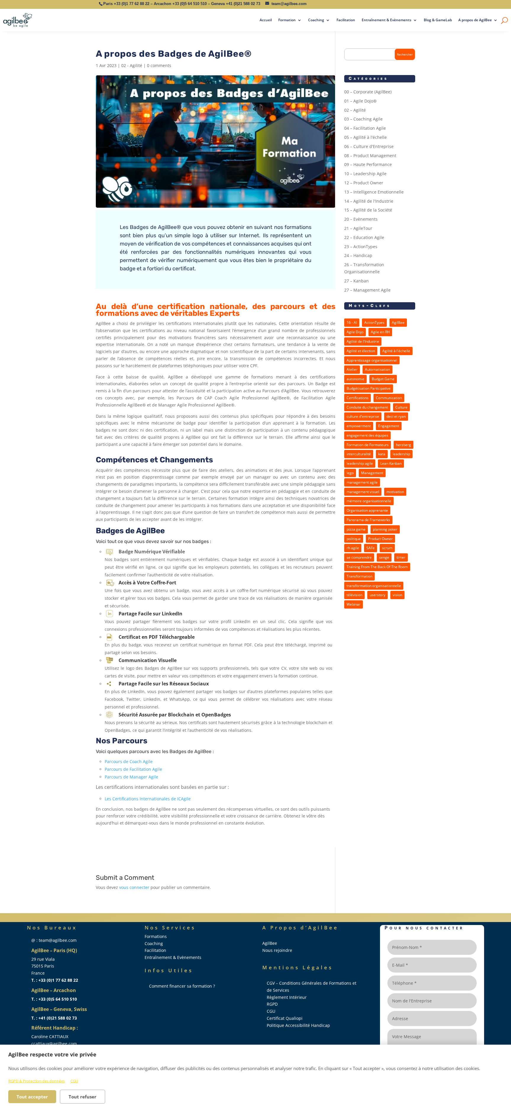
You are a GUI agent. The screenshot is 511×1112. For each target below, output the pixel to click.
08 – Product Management (370, 155)
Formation (287, 19)
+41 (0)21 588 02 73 (243, 3)
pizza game (356, 529)
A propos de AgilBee (475, 19)
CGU (74, 1081)
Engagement (388, 425)
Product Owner (380, 538)
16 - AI (352, 322)
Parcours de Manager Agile (131, 777)
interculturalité (359, 453)
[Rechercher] (504, 20)
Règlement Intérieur (287, 997)
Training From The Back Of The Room (377, 566)
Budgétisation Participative (369, 388)
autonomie (355, 378)
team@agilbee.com (289, 3)
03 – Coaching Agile (363, 119)
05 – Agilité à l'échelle (365, 137)
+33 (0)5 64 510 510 (189, 3)
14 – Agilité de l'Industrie (368, 201)
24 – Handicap (358, 255)
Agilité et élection (361, 350)
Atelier (352, 369)
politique (354, 538)
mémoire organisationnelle (369, 500)
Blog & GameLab (438, 19)
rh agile (353, 547)
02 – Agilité (355, 110)
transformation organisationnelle (374, 585)
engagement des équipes (367, 435)
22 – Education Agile (364, 237)
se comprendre (359, 557)
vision (397, 594)
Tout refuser (82, 1097)
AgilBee (398, 322)
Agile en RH (380, 331)
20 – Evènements (361, 219)
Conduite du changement (367, 407)
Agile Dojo (355, 331)
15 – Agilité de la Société (368, 210)
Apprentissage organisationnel (372, 360)
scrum (387, 547)
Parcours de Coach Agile (129, 761)
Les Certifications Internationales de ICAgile (148, 799)
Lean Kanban (391, 463)
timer (401, 557)
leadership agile (360, 463)
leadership (401, 453)
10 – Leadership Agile (365, 173)
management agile (362, 482)
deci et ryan (396, 416)
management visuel (363, 491)
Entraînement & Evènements (386, 19)
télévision (354, 594)
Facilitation (346, 19)
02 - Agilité (131, 65)
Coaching (316, 19)
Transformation (359, 576)
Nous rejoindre (277, 950)
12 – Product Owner (363, 183)
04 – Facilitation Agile (365, 128)
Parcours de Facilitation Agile (133, 769)
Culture (401, 407)
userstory (377, 594)
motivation (395, 491)
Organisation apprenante (367, 510)
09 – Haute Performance (368, 164)
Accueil (266, 19)
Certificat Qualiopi (285, 1018)
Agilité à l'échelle (396, 350)
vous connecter (134, 887)
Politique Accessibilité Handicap (298, 1025)
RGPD (272, 1004)
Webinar (353, 604)
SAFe (370, 547)
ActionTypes (374, 322)
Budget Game (383, 378)
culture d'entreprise (363, 416)
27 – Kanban (356, 281)
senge (384, 557)
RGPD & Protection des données (36, 1081)
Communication (389, 397)
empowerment (359, 425)
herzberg (403, 444)
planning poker (385, 529)
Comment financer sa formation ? (182, 986)
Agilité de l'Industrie (363, 341)
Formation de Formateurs (368, 444)
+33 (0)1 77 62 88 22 (131, 3)
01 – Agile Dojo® (360, 101)
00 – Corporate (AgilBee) (368, 92)
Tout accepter (32, 1097)
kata (381, 453)
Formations (156, 936)
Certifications (357, 397)
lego (350, 472)
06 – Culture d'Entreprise (369, 146)
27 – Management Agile (367, 290)
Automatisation (377, 369)
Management (372, 472)
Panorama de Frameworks (368, 519)
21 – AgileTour (358, 228)
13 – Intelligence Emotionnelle (374, 192)
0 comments (159, 65)
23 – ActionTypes (360, 246)
